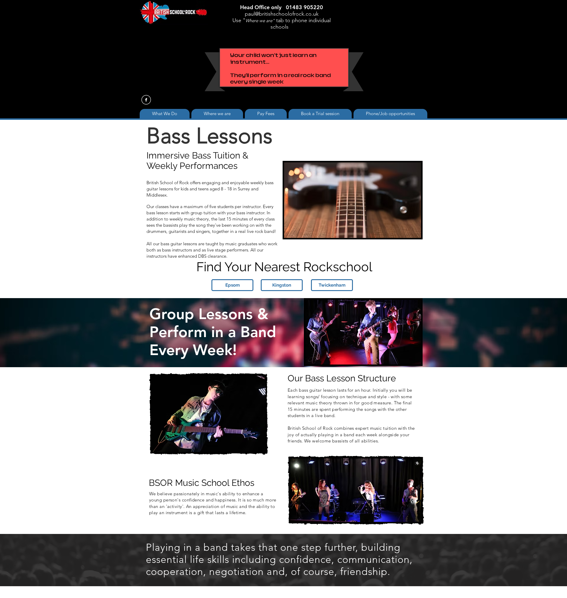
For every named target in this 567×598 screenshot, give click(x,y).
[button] (217, 113)
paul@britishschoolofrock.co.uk (282, 14)
